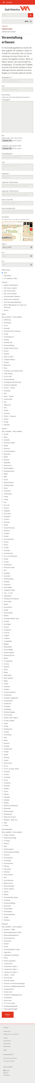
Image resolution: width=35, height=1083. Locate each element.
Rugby (6, 681)
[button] (28, 223)
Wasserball (7, 808)
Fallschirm (7, 530)
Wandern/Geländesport (11, 805)
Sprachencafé (8, 399)
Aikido (5, 437)
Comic (6, 325)
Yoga (5, 822)
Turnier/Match (8, 909)
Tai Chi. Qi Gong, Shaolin (11, 769)
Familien (6, 944)
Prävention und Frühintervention (13, 371)
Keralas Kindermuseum (11, 348)
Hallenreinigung (8, 579)
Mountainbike (8, 647)
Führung (6, 339)
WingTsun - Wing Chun (10, 820)
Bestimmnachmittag (10, 838)
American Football (9, 443)
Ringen (6, 672)
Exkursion (7, 855)
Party (5, 368)
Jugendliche (7, 952)
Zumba (6, 825)
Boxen (6, 488)
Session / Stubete (9, 388)
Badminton (7, 454)
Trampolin (7, 786)
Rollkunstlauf (7, 675)
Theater (6, 410)
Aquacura (7, 448)
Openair (6, 892)
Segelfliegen (7, 709)
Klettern (6, 615)
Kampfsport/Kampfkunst (11, 599)
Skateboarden (8, 729)
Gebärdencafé (8, 342)
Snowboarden (8, 749)
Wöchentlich (7, 275)
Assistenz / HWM (9, 929)
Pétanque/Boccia (9, 655)
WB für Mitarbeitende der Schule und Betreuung (15, 306)
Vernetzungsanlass (9, 914)
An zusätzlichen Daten (10, 278)
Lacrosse (6, 633)
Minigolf (6, 644)
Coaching (7, 840)
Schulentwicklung (9, 379)
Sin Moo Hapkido (9, 720)
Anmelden (9, 2)
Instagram (7, 1075)
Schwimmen (7, 703)
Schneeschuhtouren (10, 692)
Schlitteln (6, 689)
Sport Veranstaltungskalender (12, 302)
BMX (5, 477)
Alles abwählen (17, 317)
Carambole (7, 491)
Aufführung (7, 320)
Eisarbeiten (7, 516)
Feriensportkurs (8, 863)
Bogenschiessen (9, 482)
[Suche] (30, 15)
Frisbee (6, 559)
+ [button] (31, 224)
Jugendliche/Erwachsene (11, 955)
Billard (6, 474)
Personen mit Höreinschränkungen (14, 983)
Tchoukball (7, 777)
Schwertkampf (8, 701)
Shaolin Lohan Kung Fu (11, 718)
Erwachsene (7, 941)
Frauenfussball (8, 553)
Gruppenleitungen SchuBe (12, 949)
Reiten (6, 669)
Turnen (6, 791)
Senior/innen (8, 1000)
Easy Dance (7, 513)
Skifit (5, 737)
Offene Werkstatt (9, 886)
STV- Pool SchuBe (9, 1003)
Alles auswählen (6, 317)
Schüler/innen (8, 992)
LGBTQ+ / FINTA (9, 975)
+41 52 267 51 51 (15, 1034)
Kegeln (6, 604)
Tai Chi (6, 766)
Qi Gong (6, 664)
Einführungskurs (9, 849)
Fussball (6, 562)
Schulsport (7, 900)
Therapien (7, 413)
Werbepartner (8, 814)
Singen (6, 723)
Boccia (6, 479)
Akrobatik (6, 440)
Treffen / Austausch (10, 416)
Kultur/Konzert (8, 875)
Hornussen (7, 584)
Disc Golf (6, 505)
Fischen (6, 542)
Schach (6, 684)
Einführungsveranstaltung (11, 852)
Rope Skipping (8, 678)
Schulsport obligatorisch (11, 698)
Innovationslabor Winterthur (12, 296)
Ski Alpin (6, 732)
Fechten (6, 536)
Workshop (7, 425)
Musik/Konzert (8, 883)
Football (6, 547)
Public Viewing (8, 373)
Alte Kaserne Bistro (10, 291)
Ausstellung (7, 323)
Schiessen (7, 686)
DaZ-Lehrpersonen (9, 938)
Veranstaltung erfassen (8, 32)
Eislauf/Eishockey (9, 528)
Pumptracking (8, 661)
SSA (5, 402)
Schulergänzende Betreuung (12, 382)
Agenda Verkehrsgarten (11, 285)
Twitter (7, 1073)
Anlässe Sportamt (9, 835)
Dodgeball (7, 511)
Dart (5, 502)
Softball (6, 752)
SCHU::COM (7, 376)
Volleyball (6, 800)
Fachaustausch (8, 858)
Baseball (6, 460)
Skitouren (7, 743)
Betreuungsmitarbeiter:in (11, 935)
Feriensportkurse (9, 539)
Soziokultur (7, 391)
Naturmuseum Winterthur (11, 299)
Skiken (6, 740)
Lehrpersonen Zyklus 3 (11, 972)
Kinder (6, 958)
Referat (6, 894)
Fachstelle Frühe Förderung (12, 331)
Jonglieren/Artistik (9, 590)
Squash (6, 760)
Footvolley (7, 550)
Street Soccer (8, 763)
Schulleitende (8, 997)
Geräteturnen (8, 564)
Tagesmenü (7, 405)
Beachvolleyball (8, 468)
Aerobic (6, 434)
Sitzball (6, 726)
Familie (6, 334)
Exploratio (7, 328)
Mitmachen (7, 365)
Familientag (7, 860)
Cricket (6, 496)
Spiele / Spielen (9, 396)
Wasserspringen (8, 811)
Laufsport (7, 638)
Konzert (6, 351)
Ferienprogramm (9, 337)
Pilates (6, 658)
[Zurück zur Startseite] (17, 9)
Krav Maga (7, 624)
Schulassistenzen (9, 989)
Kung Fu (6, 627)
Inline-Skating (8, 587)
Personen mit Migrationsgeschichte (14, 986)
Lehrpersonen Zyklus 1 (11, 966)
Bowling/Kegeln (9, 485)
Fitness (6, 545)
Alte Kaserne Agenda (10, 288)
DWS (5, 846)
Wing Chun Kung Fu (10, 817)
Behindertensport (9, 471)
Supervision (7, 906)
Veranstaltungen (7, 29)
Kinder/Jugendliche (10, 961)
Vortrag (6, 422)
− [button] (31, 226)
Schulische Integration (10, 385)
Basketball (7, 462)
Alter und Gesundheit (10, 293)
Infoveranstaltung (9, 345)
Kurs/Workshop (8, 880)
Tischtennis (7, 783)
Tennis (6, 780)
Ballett (6, 457)
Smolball (6, 746)
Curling (6, 499)
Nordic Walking (8, 649)
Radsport (6, 667)
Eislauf (6, 525)
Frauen (6, 946)
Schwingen (7, 706)
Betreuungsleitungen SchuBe (12, 932)
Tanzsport (7, 771)
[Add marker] (31, 229)
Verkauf (6, 419)
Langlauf (6, 635)
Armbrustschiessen (9, 451)
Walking (6, 803)
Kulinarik (6, 354)
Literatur (6, 362)
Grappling (7, 573)
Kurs (5, 877)
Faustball (6, 533)
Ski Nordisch (7, 735)
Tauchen (6, 774)
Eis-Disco (6, 519)
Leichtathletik (8, 641)
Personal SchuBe (9, 980)
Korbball (6, 621)
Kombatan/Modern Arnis (11, 618)
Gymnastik (7, 576)
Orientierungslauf (9, 652)
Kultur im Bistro (8, 357)
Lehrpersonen (8, 963)
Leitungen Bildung (9, 359)
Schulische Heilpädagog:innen (13, 995)
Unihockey (7, 797)
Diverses (6, 508)
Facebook (7, 1070)
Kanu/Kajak (7, 601)
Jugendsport (7, 596)
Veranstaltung (8, 911)
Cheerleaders (8, 494)
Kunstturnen (7, 630)
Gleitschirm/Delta (9, 567)
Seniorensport (8, 715)
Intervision (7, 872)
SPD (5, 393)
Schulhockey (7, 695)
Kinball (6, 610)
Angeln (6, 445)
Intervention (7, 869)
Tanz (5, 408)
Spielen (6, 754)
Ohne (5, 273)
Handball (6, 581)
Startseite (5, 26)
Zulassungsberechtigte (10, 1009)
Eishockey (7, 522)
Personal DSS (8, 978)
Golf (5, 570)
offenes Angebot (9, 889)
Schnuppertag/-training (11, 897)
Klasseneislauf (8, 613)
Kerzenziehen (8, 607)
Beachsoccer (8, 465)
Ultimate (6, 794)
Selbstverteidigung (9, 712)
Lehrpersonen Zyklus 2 (11, 969)
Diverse (6, 310)
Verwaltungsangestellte (10, 1006)
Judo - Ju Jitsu (8, 593)
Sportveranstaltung (9, 903)
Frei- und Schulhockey (10, 556)
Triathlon (6, 788)
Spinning (6, 757)
